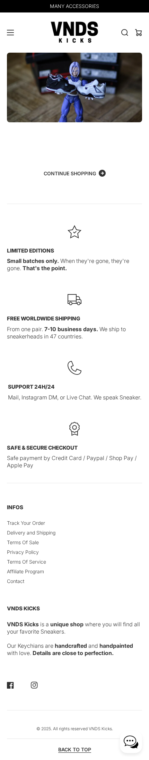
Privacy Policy (23, 552)
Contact (15, 581)
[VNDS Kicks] (74, 32)
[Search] (125, 32)
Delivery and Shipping (31, 533)
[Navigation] (10, 32)
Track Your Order (26, 523)
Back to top (74, 749)
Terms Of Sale (23, 542)
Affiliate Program (25, 571)
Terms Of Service (26, 562)
